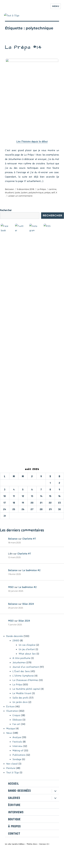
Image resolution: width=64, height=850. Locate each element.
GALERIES (14, 798)
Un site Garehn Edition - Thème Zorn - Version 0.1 (27, 844)
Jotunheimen (19, 662)
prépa (47, 192)
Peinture (10, 768)
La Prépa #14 (23, 47)
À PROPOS (14, 826)
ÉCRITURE (14, 805)
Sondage (16, 759)
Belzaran (9, 189)
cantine (52, 189)
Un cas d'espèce (27, 644)
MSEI (11, 587)
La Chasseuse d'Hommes (25, 680)
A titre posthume (21, 658)
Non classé (12, 763)
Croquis (16, 715)
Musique (10, 728)
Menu (55, 6)
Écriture (10, 706)
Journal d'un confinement (25, 666)
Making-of (17, 750)
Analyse (16, 737)
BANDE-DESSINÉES (19, 790)
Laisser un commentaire (20, 196)
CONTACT (14, 833)
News (9, 732)
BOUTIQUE (14, 819)
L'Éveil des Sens (21, 671)
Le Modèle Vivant (21, 693)
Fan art (16, 724)
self (53, 192)
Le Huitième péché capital (26, 688)
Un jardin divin (20, 702)
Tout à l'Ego (12, 772)
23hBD (15, 640)
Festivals (17, 741)
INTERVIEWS (15, 812)
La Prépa (41, 189)
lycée (17, 192)
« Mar (3, 521)
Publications (18, 754)
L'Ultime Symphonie (23, 675)
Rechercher (6, 210)
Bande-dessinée (14, 636)
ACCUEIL (13, 783)
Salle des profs (20, 697)
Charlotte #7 (29, 538)
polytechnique (36, 192)
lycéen (24, 192)
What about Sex (27, 653)
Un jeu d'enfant (27, 649)
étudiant (9, 192)
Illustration (12, 710)
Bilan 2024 (28, 603)
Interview (17, 746)
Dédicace (17, 719)
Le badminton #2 (31, 570)
